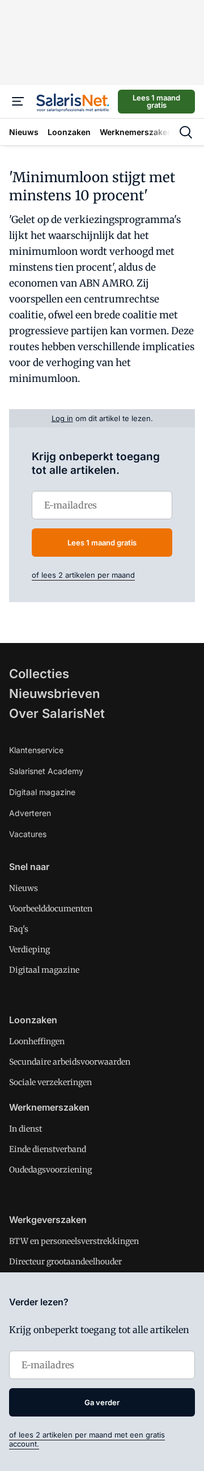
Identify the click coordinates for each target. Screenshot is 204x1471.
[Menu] (18, 101)
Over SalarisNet (57, 713)
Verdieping (29, 949)
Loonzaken (33, 1020)
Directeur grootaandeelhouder (65, 1261)
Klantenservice (36, 750)
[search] (186, 132)
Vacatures (27, 834)
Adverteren (30, 813)
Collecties (39, 673)
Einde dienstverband (47, 1149)
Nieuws (23, 888)
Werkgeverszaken (48, 1219)
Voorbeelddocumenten (50, 908)
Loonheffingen (37, 1041)
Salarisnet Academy (46, 771)
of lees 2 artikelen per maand (83, 574)
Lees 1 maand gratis (156, 101)
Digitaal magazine (42, 792)
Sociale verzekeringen (50, 1082)
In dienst (25, 1129)
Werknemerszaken (49, 1107)
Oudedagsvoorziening (50, 1170)
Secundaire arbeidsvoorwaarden (69, 1062)
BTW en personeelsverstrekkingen (74, 1241)
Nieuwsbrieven (54, 693)
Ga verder (102, 1402)
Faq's (18, 929)
